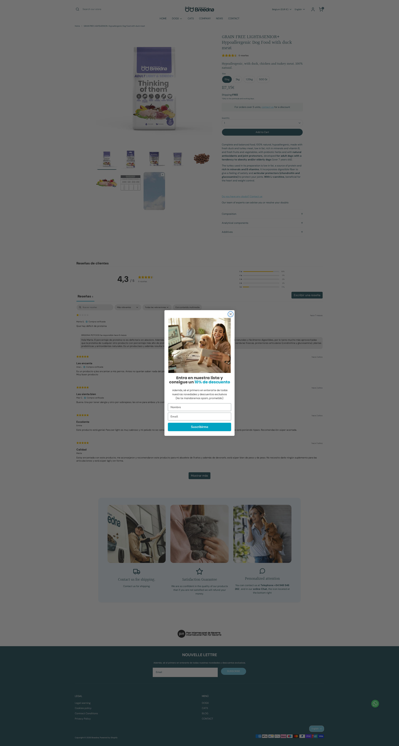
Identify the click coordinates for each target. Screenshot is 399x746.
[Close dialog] (230, 314)
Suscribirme (199, 427)
